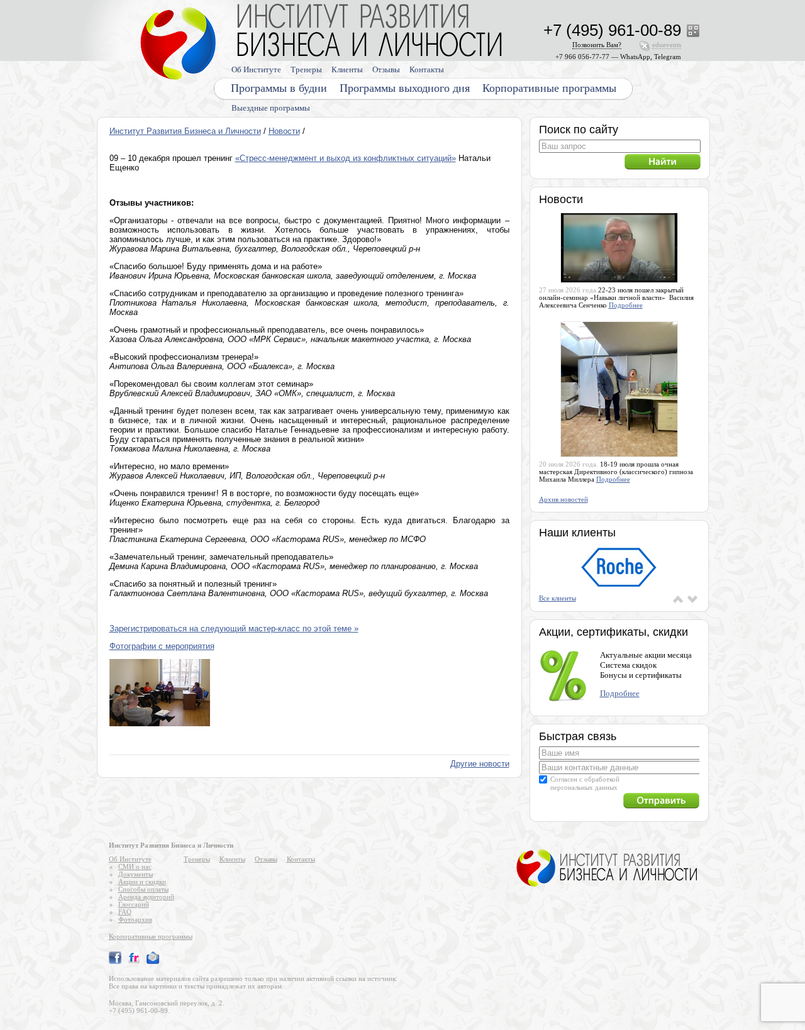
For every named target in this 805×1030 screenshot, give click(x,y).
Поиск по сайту (578, 129)
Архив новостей (563, 499)
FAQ (124, 912)
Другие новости (479, 763)
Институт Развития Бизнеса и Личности (185, 131)
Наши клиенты (577, 532)
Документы (135, 874)
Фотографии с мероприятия (161, 646)
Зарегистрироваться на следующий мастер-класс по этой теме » (233, 628)
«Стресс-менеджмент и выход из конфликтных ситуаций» (345, 158)
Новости (284, 131)
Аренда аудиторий (146, 896)
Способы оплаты (143, 889)
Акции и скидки (142, 881)
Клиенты (347, 69)
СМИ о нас (135, 866)
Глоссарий (133, 904)
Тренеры (306, 69)
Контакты (426, 69)
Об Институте (256, 69)
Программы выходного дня (405, 88)
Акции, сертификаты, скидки (613, 632)
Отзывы (386, 69)
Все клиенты (557, 598)
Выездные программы (270, 108)
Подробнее (626, 305)
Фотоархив (135, 919)
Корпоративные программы (549, 88)
